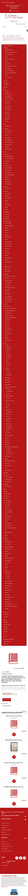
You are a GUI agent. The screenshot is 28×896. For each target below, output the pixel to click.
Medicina (6, 475)
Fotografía (8, 110)
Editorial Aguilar (5, 834)
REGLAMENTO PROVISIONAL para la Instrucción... (14, 787)
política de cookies (13, 885)
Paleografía (8, 184)
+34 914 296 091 (14, 7)
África (6, 80)
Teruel (8, 372)
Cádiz (7, 352)
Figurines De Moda (8, 639)
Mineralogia (8, 144)
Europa (6, 191)
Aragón (7, 368)
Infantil (7, 322)
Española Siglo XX (10, 310)
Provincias (7, 624)
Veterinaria (8, 149)
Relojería (7, 116)
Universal (8, 283)
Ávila (7, 402)
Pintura (7, 114)
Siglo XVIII (8, 271)
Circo (6, 567)
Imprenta (7, 181)
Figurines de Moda (6, 830)
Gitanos (7, 588)
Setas (6, 255)
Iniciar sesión (14, 21)
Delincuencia (9, 158)
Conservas (8, 244)
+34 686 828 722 (14, 8)
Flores (6, 617)
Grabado (7, 112)
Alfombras (8, 96)
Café (6, 239)
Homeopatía (8, 479)
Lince (6, 75)
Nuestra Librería (5, 844)
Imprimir (5, 703)
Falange (7, 292)
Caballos (7, 562)
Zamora (8, 421)
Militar (6, 484)
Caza (5, 152)
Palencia (8, 409)
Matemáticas (9, 142)
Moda (5, 489)
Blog (8, 2)
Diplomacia (8, 296)
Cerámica (7, 103)
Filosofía (6, 216)
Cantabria (8, 384)
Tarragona (9, 428)
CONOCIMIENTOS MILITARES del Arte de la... (14, 740)
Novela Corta (9, 315)
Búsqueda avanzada (21, 24)
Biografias (8, 560)
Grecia (7, 202)
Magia (6, 608)
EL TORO (7, 507)
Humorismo (8, 333)
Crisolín (7, 63)
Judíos (5, 304)
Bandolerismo (9, 156)
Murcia (7, 442)
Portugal (7, 205)
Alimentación (9, 225)
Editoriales (8, 172)
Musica (6, 491)
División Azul (8, 299)
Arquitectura (9, 98)
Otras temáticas (9, 547)
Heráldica (8, 590)
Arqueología (8, 94)
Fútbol (8, 576)
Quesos (7, 251)
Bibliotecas (8, 170)
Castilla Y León (9, 400)
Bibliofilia (8, 165)
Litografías (7, 641)
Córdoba (8, 354)
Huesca (8, 370)
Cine (6, 565)
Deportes (7, 571)
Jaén (7, 361)
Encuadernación (10, 175)
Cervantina (8, 313)
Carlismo (7, 285)
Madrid (6, 459)
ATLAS (5, 636)
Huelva (8, 358)
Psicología (8, 482)
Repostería (8, 246)
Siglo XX (7, 278)
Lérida (8, 430)
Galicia (7, 437)
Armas (7, 551)
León (7, 407)
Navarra (7, 444)
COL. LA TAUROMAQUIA (10, 528)
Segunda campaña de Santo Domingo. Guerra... (14, 762)
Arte (5, 89)
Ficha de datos (6, 705)
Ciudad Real (9, 391)
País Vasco (8, 456)
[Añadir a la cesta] (14, 734)
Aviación (7, 553)
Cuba (6, 569)
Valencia (8, 449)
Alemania (7, 193)
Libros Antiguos (8, 46)
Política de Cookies (6, 851)
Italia (6, 200)
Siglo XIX (7, 269)
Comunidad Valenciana (11, 447)
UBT (6, 530)
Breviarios (8, 68)
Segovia (8, 414)
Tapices (7, 119)
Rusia (6, 207)
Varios (6, 514)
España (7, 345)
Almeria (8, 349)
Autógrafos (8, 340)
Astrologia (8, 549)
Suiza (6, 209)
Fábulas (7, 326)
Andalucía (8, 347)
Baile (6, 555)
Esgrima (8, 574)
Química (7, 147)
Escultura (8, 105)
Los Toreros (8, 509)
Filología (6, 214)
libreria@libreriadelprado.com (15, 5)
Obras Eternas (9, 50)
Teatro (7, 338)
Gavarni (6, 614)
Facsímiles (8, 267)
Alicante (8, 451)
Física (6, 135)
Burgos (8, 405)
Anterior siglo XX (10, 276)
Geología (7, 137)
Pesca (7, 578)
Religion (6, 498)
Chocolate (8, 241)
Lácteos (7, 248)
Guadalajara (9, 395)
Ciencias (6, 129)
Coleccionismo (5, 825)
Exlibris (7, 179)
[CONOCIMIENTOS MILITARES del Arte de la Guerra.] (14, 746)
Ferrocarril (8, 583)
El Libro (6, 163)
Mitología (8, 294)
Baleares (7, 380)
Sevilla (8, 365)
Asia (5, 124)
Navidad (7, 599)
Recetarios (8, 223)
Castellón (9, 453)
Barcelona (9, 426)
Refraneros (8, 329)
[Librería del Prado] (14, 16)
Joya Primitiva (9, 54)
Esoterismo (8, 581)
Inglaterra (8, 198)
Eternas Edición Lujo (11, 52)
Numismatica (8, 597)
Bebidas (7, 235)
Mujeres (7, 595)
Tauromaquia (7, 500)
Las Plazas (8, 516)
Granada (8, 356)
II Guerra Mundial (10, 287)
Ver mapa (3, 865)
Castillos (8, 100)
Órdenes (7, 290)
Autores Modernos (10, 73)
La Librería (3, 2)
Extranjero (8, 542)
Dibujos (6, 644)
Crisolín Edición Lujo (11, 66)
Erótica (6, 186)
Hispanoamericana (10, 317)
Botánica (7, 133)
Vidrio (6, 121)
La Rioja (7, 440)
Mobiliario (8, 107)
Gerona (8, 432)
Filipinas (7, 126)
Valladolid (9, 418)
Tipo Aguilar (8, 77)
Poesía (7, 336)
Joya (6, 57)
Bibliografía (8, 262)
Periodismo (7, 494)
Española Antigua (10, 308)
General (7, 91)
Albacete (8, 389)
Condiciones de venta (6, 846)
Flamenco (7, 212)
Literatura (7, 306)
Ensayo (7, 177)
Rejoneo (7, 518)
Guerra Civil (8, 280)
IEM (6, 468)
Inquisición (8, 301)
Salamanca (9, 412)
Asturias (7, 377)
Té (5, 264)
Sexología (8, 188)
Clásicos (7, 331)
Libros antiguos (5, 823)
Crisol (7, 61)
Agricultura (8, 131)
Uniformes (8, 486)
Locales (7, 253)
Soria (7, 416)
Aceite (6, 260)
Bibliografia (8, 168)
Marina (6, 473)
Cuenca (8, 393)
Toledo (8, 398)
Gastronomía (8, 221)
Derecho (6, 154)
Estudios (7, 324)
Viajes (5, 537)
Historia (6, 274)
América (6, 82)
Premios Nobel (9, 70)
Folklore (6, 219)
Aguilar (6, 48)
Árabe (5, 87)
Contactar (12, 2)
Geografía (8, 544)
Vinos (6, 232)
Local (5, 343)
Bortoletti (3, 832)
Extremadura (9, 435)
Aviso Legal (4, 848)
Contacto (3, 841)
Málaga (8, 363)
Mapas (5, 620)
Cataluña (7, 423)
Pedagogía (8, 601)
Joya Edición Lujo (10, 59)
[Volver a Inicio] (3, 35)
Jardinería (8, 140)
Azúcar (7, 228)
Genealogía (8, 585)
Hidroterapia (9, 477)
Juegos (7, 592)
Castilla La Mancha (11, 386)
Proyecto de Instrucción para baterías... (14, 716)
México (7, 84)
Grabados (6, 612)
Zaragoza (8, 375)
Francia (7, 195)
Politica (6, 496)
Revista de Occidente (11, 606)
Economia (6, 161)
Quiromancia (8, 604)
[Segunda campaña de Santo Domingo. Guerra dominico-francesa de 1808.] (14, 770)
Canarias (7, 382)
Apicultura (8, 257)
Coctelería (8, 237)
